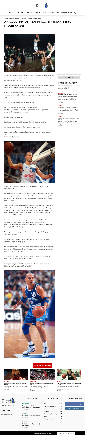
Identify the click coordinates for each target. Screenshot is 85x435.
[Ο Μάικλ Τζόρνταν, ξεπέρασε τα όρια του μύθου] (16, 374)
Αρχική (6, 18)
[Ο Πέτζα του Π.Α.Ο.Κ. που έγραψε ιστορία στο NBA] (69, 374)
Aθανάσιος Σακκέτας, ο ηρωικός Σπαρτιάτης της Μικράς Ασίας (67, 83)
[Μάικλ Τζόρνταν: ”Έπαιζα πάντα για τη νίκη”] (42, 374)
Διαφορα (60, 81)
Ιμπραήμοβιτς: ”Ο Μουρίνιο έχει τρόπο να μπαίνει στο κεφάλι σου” (68, 95)
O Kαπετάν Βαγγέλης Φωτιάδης (67, 107)
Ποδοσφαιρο (61, 93)
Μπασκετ (11, 18)
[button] (75, 13)
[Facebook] (79, 30)
